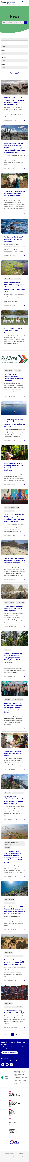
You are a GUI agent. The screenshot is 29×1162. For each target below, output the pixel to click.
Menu (26, 2)
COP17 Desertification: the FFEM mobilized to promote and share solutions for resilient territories (14, 101)
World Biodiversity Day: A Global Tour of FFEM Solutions (13, 331)
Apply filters (14, 73)
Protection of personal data (10, 1156)
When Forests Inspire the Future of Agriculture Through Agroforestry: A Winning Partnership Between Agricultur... (14, 658)
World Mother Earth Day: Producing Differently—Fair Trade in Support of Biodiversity (13, 467)
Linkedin (11, 1064)
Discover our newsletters (9, 1052)
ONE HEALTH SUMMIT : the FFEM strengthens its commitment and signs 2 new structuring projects (14, 518)
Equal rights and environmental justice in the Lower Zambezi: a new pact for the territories (14, 800)
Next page (20, 1034)
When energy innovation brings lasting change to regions (12, 753)
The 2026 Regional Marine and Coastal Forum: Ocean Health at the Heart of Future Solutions (14, 423)
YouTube (7, 1064)
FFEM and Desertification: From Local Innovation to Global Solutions (13, 608)
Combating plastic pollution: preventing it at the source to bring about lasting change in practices (14, 562)
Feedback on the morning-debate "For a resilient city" (14, 1012)
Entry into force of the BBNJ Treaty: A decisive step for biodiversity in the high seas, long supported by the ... (14, 910)
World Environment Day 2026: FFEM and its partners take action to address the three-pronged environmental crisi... (14, 287)
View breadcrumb (4, 7)
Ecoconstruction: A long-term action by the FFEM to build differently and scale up (14, 962)
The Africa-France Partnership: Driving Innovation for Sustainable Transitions (13, 377)
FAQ (14, 1159)
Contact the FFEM (20, 1153)
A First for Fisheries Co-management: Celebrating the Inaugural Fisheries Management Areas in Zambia (13, 708)
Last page (24, 1034)
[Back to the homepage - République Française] (11, 3)
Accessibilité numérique (9, 1153)
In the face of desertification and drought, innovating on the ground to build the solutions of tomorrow (14, 195)
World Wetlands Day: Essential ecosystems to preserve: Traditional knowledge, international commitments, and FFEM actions (13, 857)
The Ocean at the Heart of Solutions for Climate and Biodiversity (13, 239)
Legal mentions (21, 1156)
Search (22, 2)
